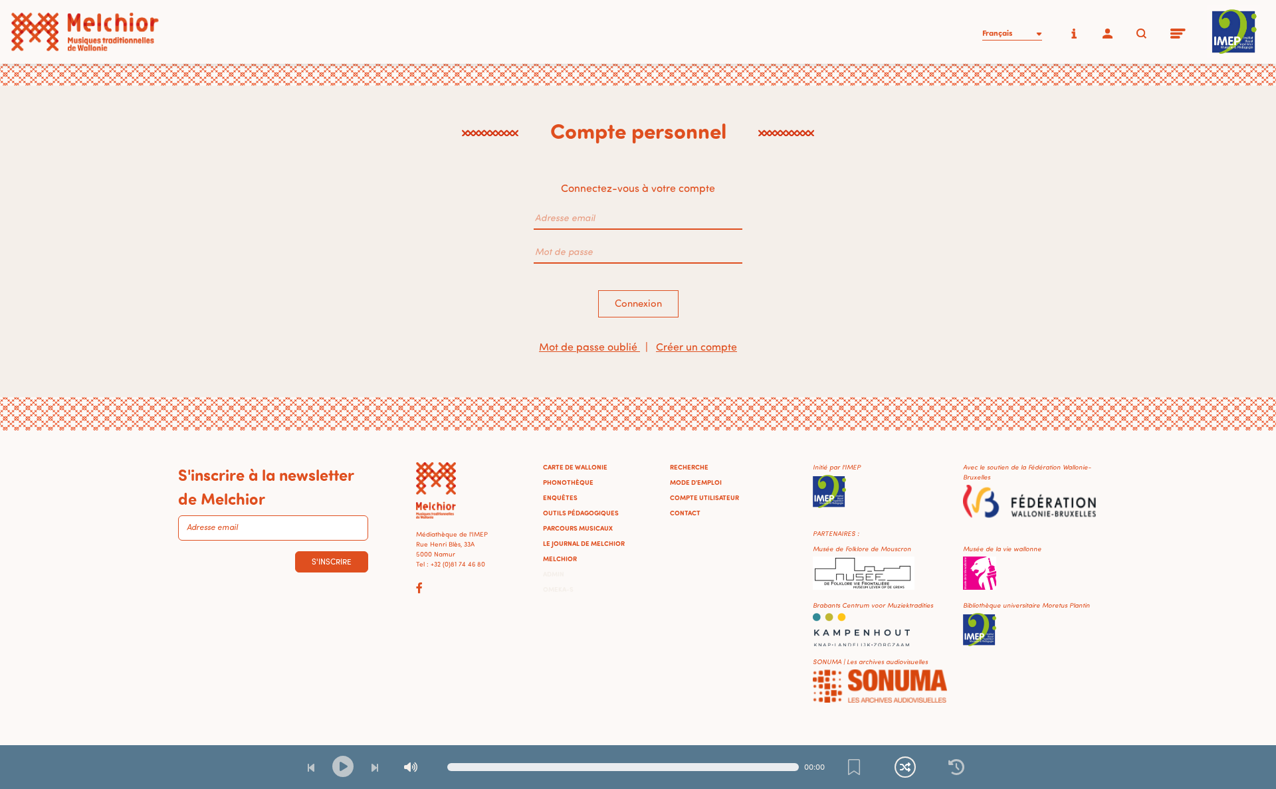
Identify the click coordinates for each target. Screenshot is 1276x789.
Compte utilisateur (704, 497)
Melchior (560, 558)
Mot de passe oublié (589, 346)
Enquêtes (560, 497)
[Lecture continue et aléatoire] (905, 767)
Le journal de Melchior (584, 543)
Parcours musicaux (578, 528)
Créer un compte (696, 346)
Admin (553, 573)
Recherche (689, 467)
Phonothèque (568, 482)
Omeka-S (558, 589)
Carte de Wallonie (575, 467)
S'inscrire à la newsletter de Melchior (266, 486)
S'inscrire (332, 562)
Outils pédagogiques (581, 512)
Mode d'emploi (696, 482)
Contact (685, 512)
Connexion (638, 303)
